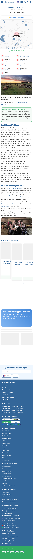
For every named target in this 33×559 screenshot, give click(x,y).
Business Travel (6, 452)
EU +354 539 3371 (9, 523)
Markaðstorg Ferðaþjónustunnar (10, 541)
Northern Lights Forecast (8, 485)
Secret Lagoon (5, 206)
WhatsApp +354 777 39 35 (11, 527)
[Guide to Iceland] (7, 2)
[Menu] (30, 2)
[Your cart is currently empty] (27, 2)
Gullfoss (21, 193)
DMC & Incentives (6, 497)
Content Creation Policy (8, 397)
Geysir (10, 195)
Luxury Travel (5, 450)
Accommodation (6, 438)
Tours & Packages (7, 431)
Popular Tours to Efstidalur (9, 240)
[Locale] (18, 2)
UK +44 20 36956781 (10, 521)
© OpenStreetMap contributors (25, 48)
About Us (4, 385)
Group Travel (5, 448)
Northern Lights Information (9, 478)
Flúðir (13, 204)
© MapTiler (17, 48)
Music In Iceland (6, 476)
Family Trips (5, 445)
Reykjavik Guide (6, 471)
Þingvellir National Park (23, 197)
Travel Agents (5, 492)
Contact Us (5, 399)
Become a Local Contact (8, 533)
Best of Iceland (6, 481)
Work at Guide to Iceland (8, 538)
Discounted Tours (6, 455)
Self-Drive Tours (6, 433)
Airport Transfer (6, 443)
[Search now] (25, 2)
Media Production (6, 494)
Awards (4, 387)
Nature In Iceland (6, 466)
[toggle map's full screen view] (30, 46)
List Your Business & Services (10, 536)
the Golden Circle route (16, 188)
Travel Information (7, 468)
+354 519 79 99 (8, 513)
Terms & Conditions (7, 390)
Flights (3, 440)
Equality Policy (6, 394)
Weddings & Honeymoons (9, 501)
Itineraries (4, 483)
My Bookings (5, 460)
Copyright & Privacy (7, 392)
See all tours (26, 283)
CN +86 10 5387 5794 (10, 525)
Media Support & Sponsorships (10, 499)
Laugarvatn (4, 204)
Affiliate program (6, 543)
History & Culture (6, 473)
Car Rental (5, 435)
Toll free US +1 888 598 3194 (12, 518)
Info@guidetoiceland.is (10, 511)
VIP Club (4, 457)
